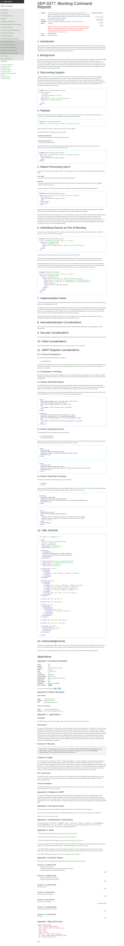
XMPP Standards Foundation (55, 667)
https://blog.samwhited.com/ (51, 702)
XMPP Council (51, 676)
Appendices (4, 61)
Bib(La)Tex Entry (5, 78)
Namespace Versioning (9, 44)
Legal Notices (5, 68)
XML (55, 688)
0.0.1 (45, 914)
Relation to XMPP (6, 69)
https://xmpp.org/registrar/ (96, 850)
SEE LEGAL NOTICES (77, 21)
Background (5, 13)
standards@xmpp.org (53, 32)
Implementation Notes (7, 27)
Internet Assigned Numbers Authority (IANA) (72, 345)
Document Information (7, 64)
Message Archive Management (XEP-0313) (59, 263)
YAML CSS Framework (89, 787)
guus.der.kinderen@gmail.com (51, 709)
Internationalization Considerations (11, 30)
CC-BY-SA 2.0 (52, 788)
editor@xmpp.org (53, 816)
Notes (3, 75)
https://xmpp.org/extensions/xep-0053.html (69, 854)
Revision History (6, 76)
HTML (50, 685)
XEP (49, 664)
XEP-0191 (62, 678)
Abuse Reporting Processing (10, 53)
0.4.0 (45, 876)
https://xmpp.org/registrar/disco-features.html (68, 366)
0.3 (44, 892)
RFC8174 (40, 826)
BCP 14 (93, 825)
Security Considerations (8, 33)
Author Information (6, 66)
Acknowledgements (7, 59)
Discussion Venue (6, 71)
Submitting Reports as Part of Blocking (11, 24)
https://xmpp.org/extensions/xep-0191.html (66, 833)
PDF (59, 688)
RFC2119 (98, 825)
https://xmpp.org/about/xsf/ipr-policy (58, 778)
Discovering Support (7, 15)
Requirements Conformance (9, 73)
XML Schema (5, 56)
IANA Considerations (7, 36)
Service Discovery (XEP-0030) (55, 76)
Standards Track (52, 671)
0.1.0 (45, 907)
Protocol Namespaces (9, 41)
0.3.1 (45, 885)
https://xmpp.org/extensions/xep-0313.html (71, 840)
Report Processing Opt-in (8, 21)
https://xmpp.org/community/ (84, 812)
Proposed (50, 669)
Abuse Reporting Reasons (10, 50)
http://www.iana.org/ (83, 845)
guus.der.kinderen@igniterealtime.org (53, 711)
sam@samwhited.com (49, 699)
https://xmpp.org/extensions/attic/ (77, 861)
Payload (4, 18)
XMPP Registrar (88, 364)
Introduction (5, 10)
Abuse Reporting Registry (9, 47)
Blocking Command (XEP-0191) (91, 45)
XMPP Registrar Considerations (10, 38)
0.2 (44, 899)
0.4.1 (45, 865)
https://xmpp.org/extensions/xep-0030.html (65, 837)
